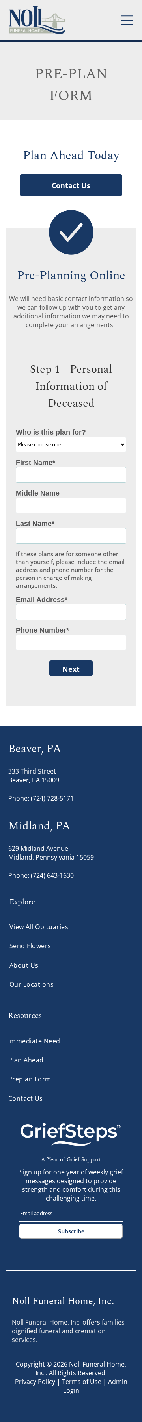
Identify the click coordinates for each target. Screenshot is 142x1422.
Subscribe (71, 1231)
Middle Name (38, 493)
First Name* (35, 463)
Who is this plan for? (51, 432)
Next (71, 669)
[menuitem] (71, 926)
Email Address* (41, 600)
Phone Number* (42, 630)
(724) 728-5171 (52, 798)
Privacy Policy (35, 1381)
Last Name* (35, 524)
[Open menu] (127, 20)
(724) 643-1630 (52, 875)
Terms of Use (81, 1381)
